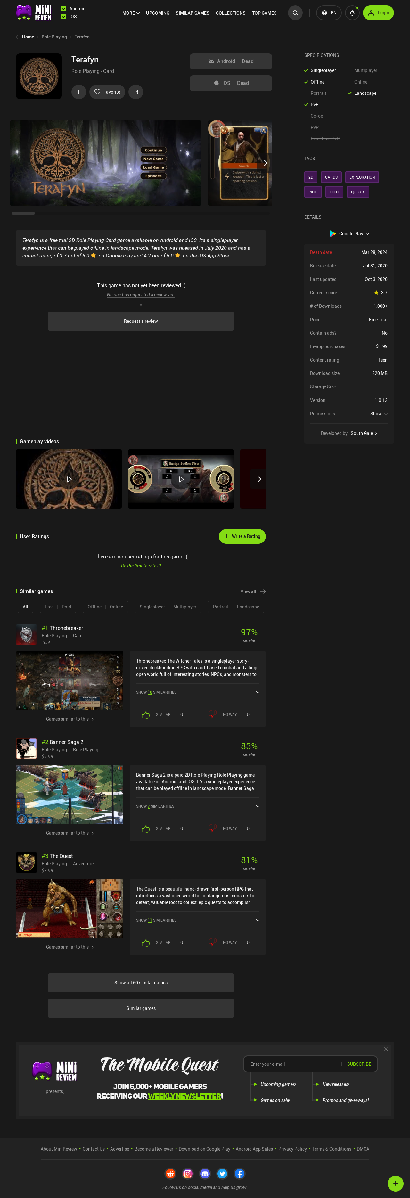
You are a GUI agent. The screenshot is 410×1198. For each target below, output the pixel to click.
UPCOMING (157, 13)
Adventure (83, 863)
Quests (358, 191)
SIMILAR (192, 13)
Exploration (362, 177)
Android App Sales (254, 1149)
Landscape (365, 93)
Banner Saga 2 (62, 742)
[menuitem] (131, 13)
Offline (317, 82)
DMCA (363, 1149)
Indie (313, 191)
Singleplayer (323, 70)
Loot (334, 191)
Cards (331, 177)
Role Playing (85, 71)
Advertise (119, 1149)
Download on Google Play (204, 1149)
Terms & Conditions (331, 1149)
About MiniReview (59, 1149)
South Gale (362, 433)
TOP (264, 13)
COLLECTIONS (231, 13)
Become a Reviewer (154, 1149)
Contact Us (94, 1149)
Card (108, 71)
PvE (314, 105)
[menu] (201, 12)
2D (310, 177)
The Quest (57, 856)
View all (248, 591)
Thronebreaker (62, 628)
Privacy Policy (292, 1149)
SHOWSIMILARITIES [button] (156, 692)
